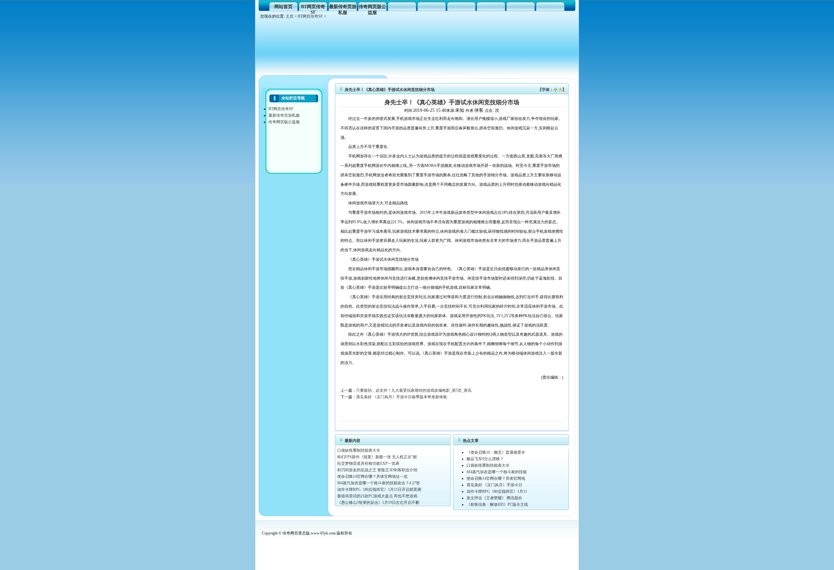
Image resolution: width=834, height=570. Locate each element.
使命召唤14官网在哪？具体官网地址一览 (372, 476)
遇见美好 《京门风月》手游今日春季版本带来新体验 (401, 397)
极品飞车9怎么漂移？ (485, 459)
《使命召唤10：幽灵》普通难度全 (496, 452)
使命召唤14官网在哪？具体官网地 (496, 478)
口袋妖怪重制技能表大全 (358, 450)
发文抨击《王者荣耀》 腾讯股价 (494, 498)
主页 (290, 16)
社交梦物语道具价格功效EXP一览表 (368, 463)
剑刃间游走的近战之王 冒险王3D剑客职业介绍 (377, 470)
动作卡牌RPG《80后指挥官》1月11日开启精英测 (379, 489)
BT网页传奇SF (313, 7)
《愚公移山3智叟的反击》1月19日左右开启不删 (378, 502)
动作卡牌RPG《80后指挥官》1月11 (497, 491)
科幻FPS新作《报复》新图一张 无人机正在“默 (377, 457)
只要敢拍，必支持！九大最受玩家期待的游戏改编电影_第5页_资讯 (413, 390)
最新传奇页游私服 (342, 7)
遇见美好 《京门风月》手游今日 (494, 485)
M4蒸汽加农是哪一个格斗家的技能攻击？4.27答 (378, 483)
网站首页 (283, 6)
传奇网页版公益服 (372, 7)
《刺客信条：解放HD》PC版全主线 (497, 504)
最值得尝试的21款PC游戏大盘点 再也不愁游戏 (377, 496)
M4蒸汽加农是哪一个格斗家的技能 (497, 472)
